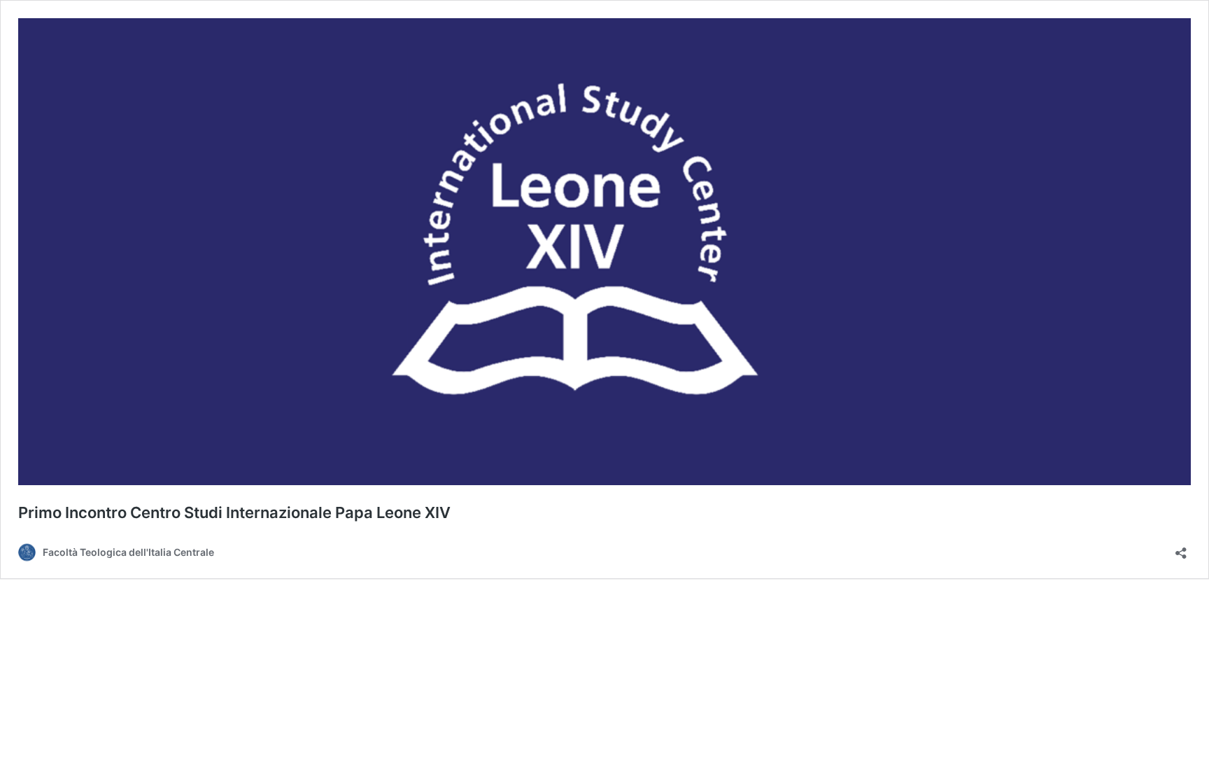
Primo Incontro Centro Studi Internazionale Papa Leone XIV (234, 512)
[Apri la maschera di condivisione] (1181, 548)
